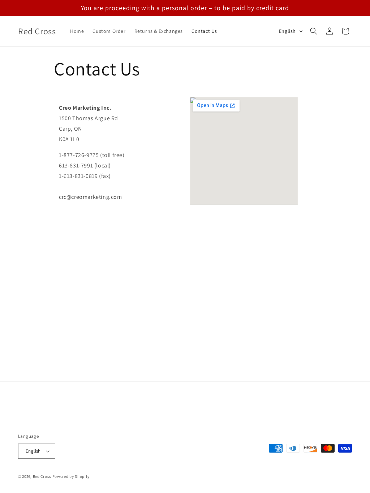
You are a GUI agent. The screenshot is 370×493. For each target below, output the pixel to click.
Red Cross (42, 476)
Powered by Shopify (71, 476)
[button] (314, 31)
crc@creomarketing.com (90, 197)
